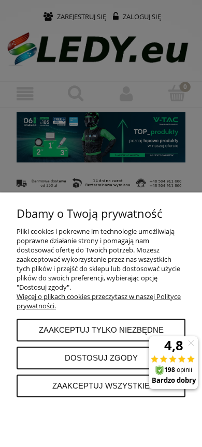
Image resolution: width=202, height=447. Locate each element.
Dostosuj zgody (101, 357)
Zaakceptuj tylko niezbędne (101, 329)
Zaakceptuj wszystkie (101, 385)
